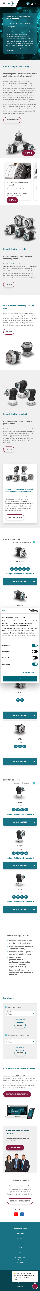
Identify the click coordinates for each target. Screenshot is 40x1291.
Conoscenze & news (20, 1243)
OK (20, 678)
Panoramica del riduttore (20, 1228)
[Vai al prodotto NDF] (20, 684)
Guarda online (20, 1019)
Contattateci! (16, 1147)
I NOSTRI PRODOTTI (12, 120)
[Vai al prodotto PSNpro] (20, 596)
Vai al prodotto (20, 581)
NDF (20, 692)
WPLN (20, 802)
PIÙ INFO (9, 284)
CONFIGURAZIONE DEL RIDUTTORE (17, 1094)
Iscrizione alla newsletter (20, 1201)
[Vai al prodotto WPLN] (20, 793)
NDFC (20, 739)
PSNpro (20, 605)
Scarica (20, 1025)
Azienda (20, 1248)
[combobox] (20, 1013)
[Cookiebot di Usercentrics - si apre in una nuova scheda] (29, 610)
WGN (20, 889)
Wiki (20, 1252)
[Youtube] (16, 1214)
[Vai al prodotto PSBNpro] (20, 553)
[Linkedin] (22, 1214)
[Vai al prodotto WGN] (20, 881)
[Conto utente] (32, 4)
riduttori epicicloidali (15, 264)
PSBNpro (20, 562)
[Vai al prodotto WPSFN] (20, 837)
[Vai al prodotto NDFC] (20, 730)
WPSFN (20, 846)
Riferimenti (20, 1238)
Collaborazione (20, 1233)
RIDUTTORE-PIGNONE (15, 517)
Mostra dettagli (28, 672)
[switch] (35, 651)
